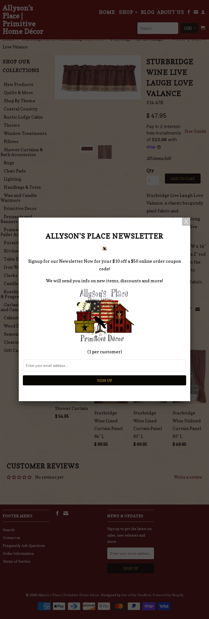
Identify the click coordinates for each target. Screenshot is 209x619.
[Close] (186, 222)
